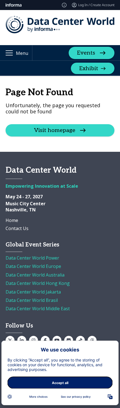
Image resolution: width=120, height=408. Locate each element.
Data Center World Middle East (38, 309)
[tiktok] (80, 340)
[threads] (92, 340)
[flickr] (68, 340)
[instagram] (33, 340)
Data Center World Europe (33, 266)
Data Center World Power (32, 258)
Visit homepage (54, 130)
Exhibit (88, 68)
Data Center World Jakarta (33, 292)
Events (86, 53)
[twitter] (10, 340)
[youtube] (56, 340)
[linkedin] (21, 340)
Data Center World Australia (35, 275)
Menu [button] (22, 53)
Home (12, 220)
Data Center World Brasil (32, 300)
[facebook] (45, 340)
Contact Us (17, 228)
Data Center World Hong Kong (38, 283)
